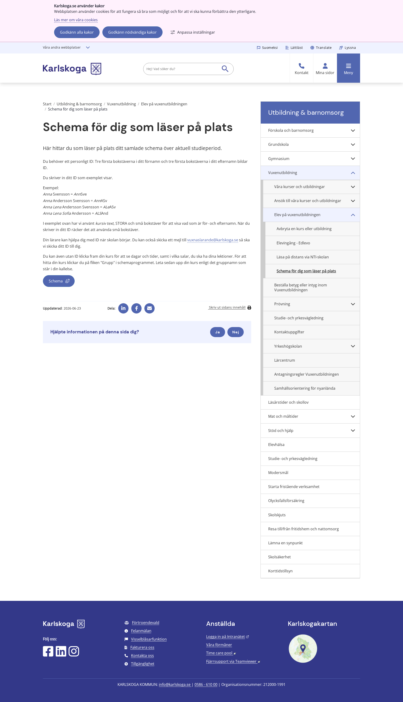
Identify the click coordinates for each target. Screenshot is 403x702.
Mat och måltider (283, 416)
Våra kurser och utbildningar (299, 186)
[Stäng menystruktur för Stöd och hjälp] (353, 431)
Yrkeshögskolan (288, 346)
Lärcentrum (284, 360)
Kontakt (302, 72)
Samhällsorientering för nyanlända (304, 388)
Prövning (282, 303)
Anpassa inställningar (196, 32)
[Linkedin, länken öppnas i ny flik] (123, 306)
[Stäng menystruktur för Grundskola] (353, 145)
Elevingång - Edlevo (293, 243)
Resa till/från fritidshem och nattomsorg (303, 528)
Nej (235, 332)
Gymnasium (278, 158)
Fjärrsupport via (233, 661)
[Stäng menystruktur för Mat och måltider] (353, 417)
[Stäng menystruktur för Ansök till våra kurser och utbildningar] (353, 201)
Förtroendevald (145, 622)
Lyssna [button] (350, 47)
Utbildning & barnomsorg (79, 104)
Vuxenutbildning (121, 104)
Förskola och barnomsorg (291, 130)
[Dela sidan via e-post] (149, 306)
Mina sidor (325, 72)
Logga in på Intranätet (227, 636)
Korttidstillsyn (280, 571)
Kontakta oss (142, 655)
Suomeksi (270, 47)
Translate (324, 47)
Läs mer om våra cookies (76, 19)
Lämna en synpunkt (285, 542)
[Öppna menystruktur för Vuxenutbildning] (353, 173)
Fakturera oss (142, 647)
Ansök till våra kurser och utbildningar (307, 200)
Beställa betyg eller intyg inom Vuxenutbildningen (300, 287)
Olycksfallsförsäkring (286, 500)
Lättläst (297, 47)
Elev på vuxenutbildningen (164, 104)
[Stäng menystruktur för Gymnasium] (353, 159)
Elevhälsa (276, 444)
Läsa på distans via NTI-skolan (303, 257)
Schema (62, 281)
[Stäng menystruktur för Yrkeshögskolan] (353, 346)
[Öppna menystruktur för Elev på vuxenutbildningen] (353, 215)
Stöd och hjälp (280, 430)
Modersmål (278, 472)
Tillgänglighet (142, 663)
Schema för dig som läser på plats (306, 271)
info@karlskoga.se (175, 684)
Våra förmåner (219, 644)
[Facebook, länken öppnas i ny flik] (136, 306)
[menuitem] (310, 131)
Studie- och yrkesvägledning (298, 318)
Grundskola (278, 144)
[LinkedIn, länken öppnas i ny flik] (61, 654)
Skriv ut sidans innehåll (227, 307)
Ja (217, 332)
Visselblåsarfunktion (149, 639)
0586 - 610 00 (206, 684)
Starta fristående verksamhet (294, 486)
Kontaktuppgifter (289, 332)
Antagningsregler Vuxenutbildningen (306, 374)
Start (47, 104)
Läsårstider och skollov (288, 402)
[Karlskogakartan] (303, 662)
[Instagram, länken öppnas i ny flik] (74, 654)
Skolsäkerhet (279, 556)
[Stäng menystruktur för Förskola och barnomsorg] (353, 131)
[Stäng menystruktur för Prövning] (353, 304)
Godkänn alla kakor (77, 32)
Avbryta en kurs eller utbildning (304, 228)
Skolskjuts (277, 514)
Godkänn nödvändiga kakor (132, 32)
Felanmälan (141, 630)
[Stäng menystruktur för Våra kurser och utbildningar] (353, 187)
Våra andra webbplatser (62, 47)
